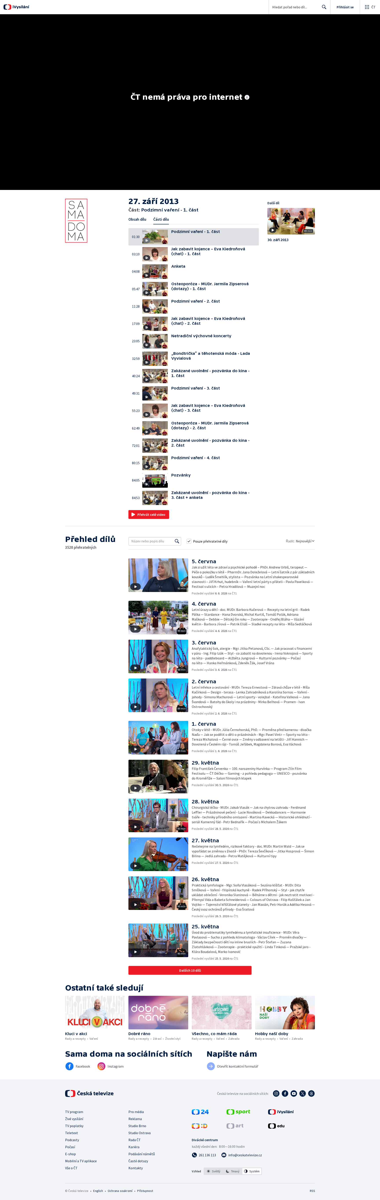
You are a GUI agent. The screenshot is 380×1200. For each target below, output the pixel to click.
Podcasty (72, 1140)
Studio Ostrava (139, 1133)
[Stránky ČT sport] (238, 1113)
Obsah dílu (137, 219)
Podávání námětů (141, 1154)
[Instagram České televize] (276, 1093)
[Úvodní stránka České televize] (89, 1093)
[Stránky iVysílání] (281, 1113)
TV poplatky (74, 1126)
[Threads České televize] (311, 1093)
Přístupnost (145, 1191)
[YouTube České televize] (293, 1093)
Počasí (70, 1147)
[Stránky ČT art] (235, 1127)
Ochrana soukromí (120, 1191)
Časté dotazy (138, 1161)
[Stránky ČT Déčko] (199, 1127)
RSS (312, 1191)
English (98, 1191)
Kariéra (133, 1147)
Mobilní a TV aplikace (81, 1161)
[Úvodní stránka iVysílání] (20, 7)
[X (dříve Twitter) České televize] (302, 1093)
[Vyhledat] (177, 541)
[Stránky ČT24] (200, 1113)
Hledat (324, 7)
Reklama (135, 1119)
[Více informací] (247, 98)
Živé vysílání (74, 1119)
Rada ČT (134, 1140)
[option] (213, 1171)
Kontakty (135, 1168)
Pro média (136, 1112)
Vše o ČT (71, 1168)
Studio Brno (137, 1126)
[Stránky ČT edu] (276, 1127)
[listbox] (233, 1171)
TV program (74, 1112)
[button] (156, 237)
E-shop (70, 1154)
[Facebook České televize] (285, 1093)
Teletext (71, 1133)
